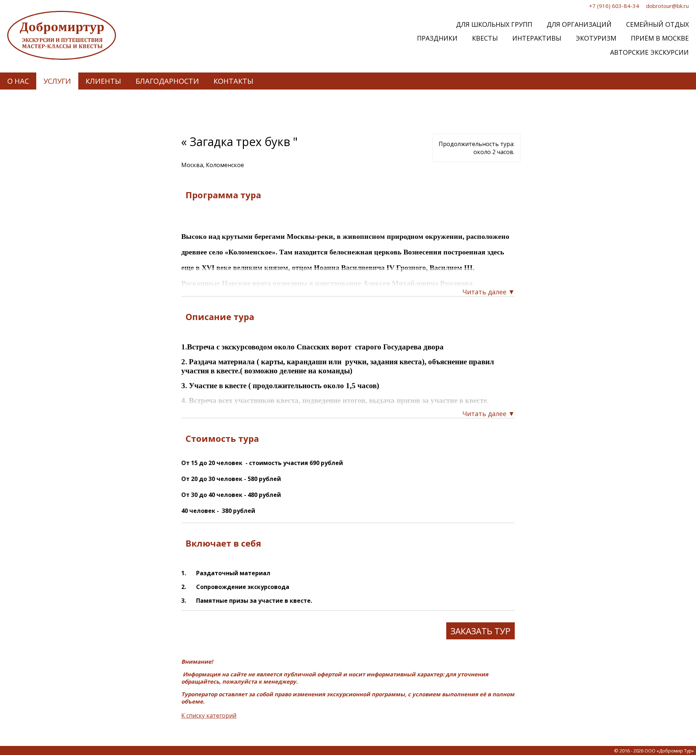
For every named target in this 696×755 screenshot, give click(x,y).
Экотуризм (596, 38)
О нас (18, 81)
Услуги (57, 81)
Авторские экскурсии (649, 52)
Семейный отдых (657, 24)
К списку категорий (208, 715)
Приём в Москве (660, 38)
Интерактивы (536, 38)
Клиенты (103, 81)
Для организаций (579, 24)
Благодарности (167, 81)
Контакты (233, 81)
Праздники (437, 38)
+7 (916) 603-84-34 (614, 5)
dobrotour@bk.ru (667, 5)
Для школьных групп (494, 24)
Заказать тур (480, 631)
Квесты (485, 38)
